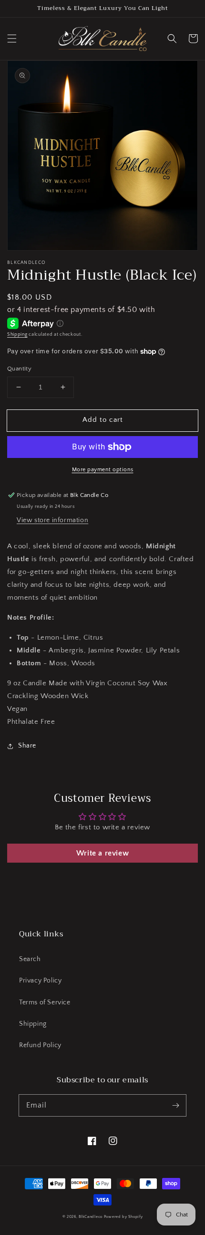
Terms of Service (45, 1002)
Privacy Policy (40, 980)
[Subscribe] (175, 1105)
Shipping (17, 334)
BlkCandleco (90, 1217)
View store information (52, 520)
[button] (11, 38)
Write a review (102, 853)
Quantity (19, 368)
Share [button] (27, 745)
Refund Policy (40, 1045)
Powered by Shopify (123, 1217)
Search (30, 959)
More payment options (102, 470)
